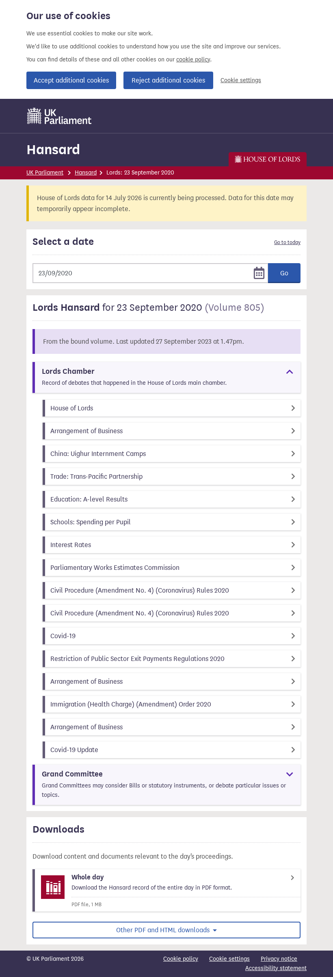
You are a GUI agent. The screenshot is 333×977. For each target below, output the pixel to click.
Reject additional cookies (168, 80)
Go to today (287, 242)
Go (284, 273)
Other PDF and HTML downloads (163, 930)
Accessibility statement (276, 968)
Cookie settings (241, 80)
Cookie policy (180, 958)
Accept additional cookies (71, 80)
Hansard (53, 149)
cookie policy (193, 59)
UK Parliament (44, 172)
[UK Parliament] (59, 116)
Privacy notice (279, 958)
